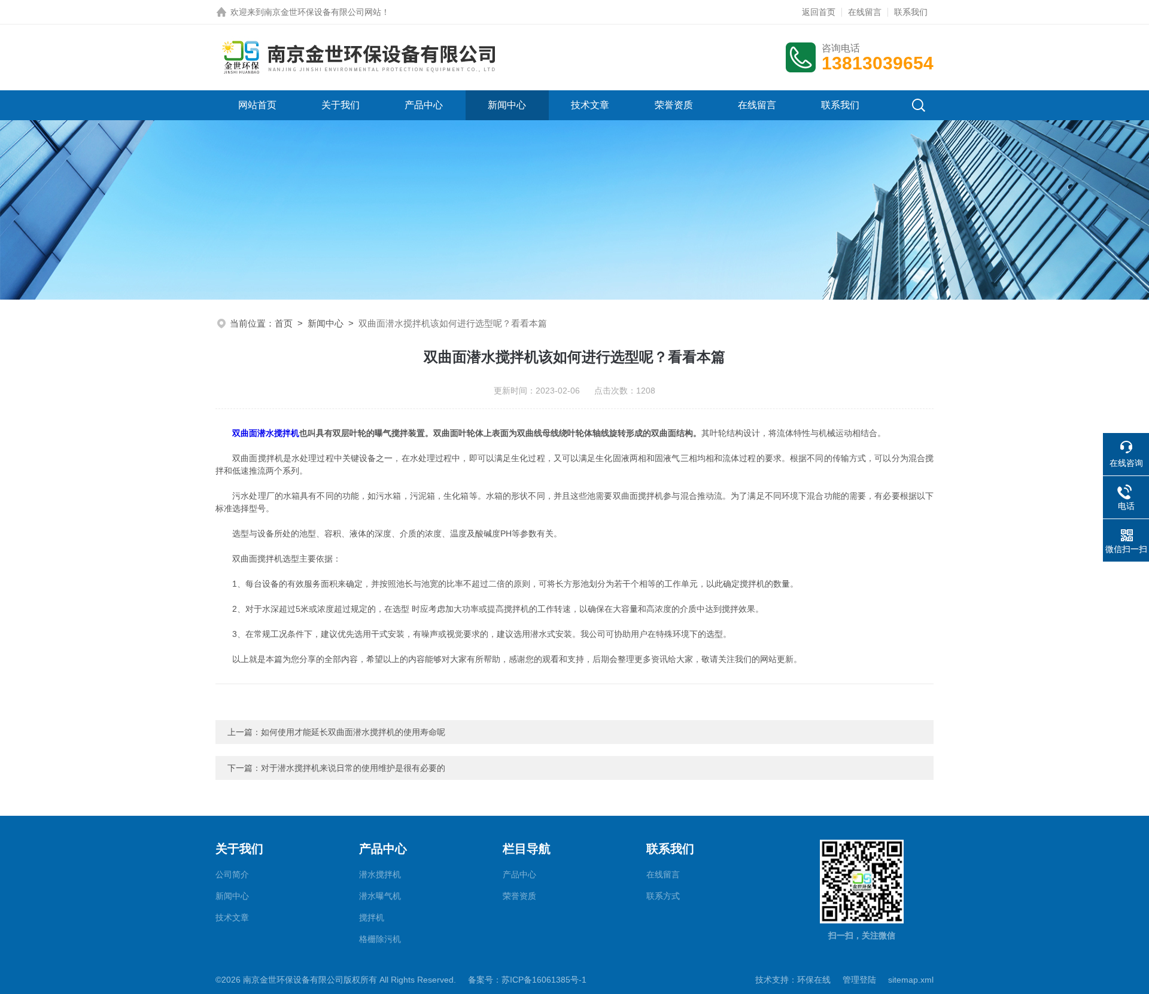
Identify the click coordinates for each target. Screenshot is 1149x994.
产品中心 (424, 105)
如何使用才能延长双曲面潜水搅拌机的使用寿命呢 (353, 732)
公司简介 (232, 874)
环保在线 (814, 979)
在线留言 (864, 12)
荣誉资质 (674, 105)
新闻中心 (507, 105)
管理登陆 (859, 979)
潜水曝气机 (380, 896)
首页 (284, 323)
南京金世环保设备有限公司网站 (322, 12)
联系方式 (663, 896)
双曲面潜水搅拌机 (265, 433)
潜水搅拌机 (380, 874)
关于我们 (340, 105)
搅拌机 (371, 917)
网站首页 (257, 105)
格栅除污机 (380, 939)
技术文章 (590, 105)
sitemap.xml (911, 979)
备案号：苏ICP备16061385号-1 (527, 979)
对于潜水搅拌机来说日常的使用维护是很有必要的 (353, 768)
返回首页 (818, 12)
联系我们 (911, 12)
